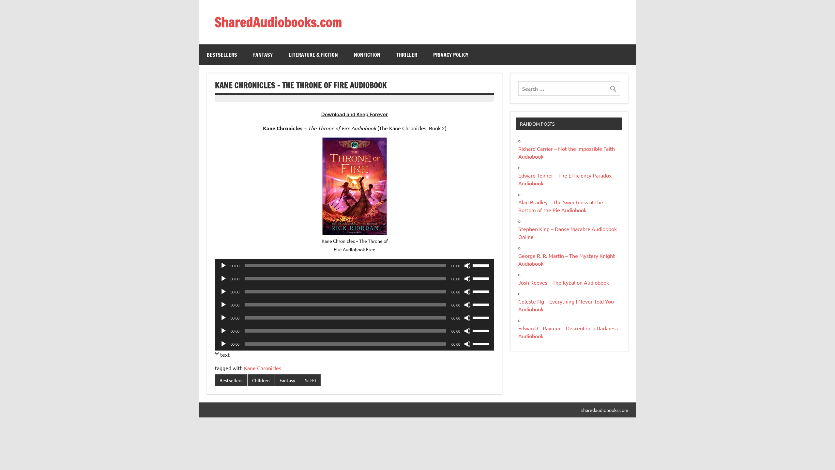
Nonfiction (367, 54)
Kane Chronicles (262, 368)
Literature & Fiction (313, 54)
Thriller (406, 54)
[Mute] (467, 265)
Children (261, 380)
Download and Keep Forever (354, 114)
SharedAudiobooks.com (278, 22)
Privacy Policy (450, 54)
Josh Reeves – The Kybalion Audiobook (563, 282)
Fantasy (263, 54)
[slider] (482, 265)
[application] (354, 265)
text (225, 354)
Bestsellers (222, 54)
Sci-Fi (310, 380)
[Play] (223, 265)
